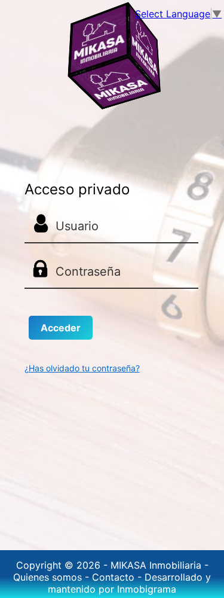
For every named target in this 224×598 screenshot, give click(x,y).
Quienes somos (49, 577)
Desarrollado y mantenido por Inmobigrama (129, 583)
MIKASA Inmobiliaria (157, 565)
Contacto (114, 577)
